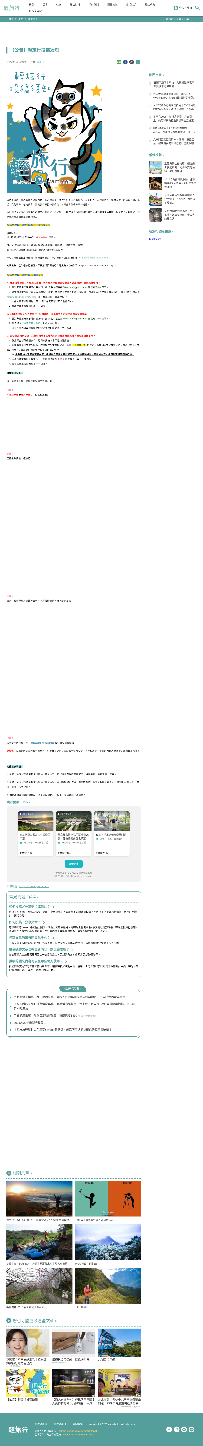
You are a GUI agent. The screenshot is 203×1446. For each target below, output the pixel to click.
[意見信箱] (184, 1429)
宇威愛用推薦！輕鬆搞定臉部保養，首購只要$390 (45, 1015)
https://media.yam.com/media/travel (78, 1431)
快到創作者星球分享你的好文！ (174, 19)
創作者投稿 (41, 1424)
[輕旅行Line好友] (191, 1429)
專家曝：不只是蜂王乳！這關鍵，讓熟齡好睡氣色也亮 (27, 1361)
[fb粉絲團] (169, 1429)
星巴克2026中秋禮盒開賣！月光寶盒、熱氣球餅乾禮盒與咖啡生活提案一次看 (174, 119)
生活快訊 (131, 4)
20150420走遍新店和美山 (30, 1023)
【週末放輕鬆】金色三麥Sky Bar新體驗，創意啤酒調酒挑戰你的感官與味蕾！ (63, 1029)
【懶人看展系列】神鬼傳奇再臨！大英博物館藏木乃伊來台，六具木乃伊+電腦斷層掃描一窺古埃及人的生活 (74, 1006)
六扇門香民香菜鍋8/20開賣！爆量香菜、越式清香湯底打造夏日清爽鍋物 (173, 141)
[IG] (177, 1429)
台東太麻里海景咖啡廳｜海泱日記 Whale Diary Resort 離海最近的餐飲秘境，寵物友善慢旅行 (174, 96)
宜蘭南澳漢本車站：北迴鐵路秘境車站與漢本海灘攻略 (174, 84)
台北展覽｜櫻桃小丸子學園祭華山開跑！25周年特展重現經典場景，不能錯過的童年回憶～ (71, 997)
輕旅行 (11, 8)
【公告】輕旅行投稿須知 (22, 1399)
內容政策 (78, 1424)
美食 (45, 4)
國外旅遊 (112, 4)
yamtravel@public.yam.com (93, 258)
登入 (181, 8)
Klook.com (155, 239)
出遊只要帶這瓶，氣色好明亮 (70, 1359)
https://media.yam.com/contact (79, 1434)
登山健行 (75, 4)
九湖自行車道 (106, 1359)
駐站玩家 (150, 4)
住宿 (58, 4)
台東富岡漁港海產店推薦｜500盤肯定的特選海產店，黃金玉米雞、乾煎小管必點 (174, 107)
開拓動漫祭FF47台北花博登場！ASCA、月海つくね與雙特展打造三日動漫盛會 (174, 130)
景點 (31, 4)
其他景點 (33, 19)
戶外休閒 (94, 4)
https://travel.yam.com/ (34, 886)
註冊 (189, 8)
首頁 (11, 19)
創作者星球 (35, 11)
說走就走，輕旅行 (33, 323)
